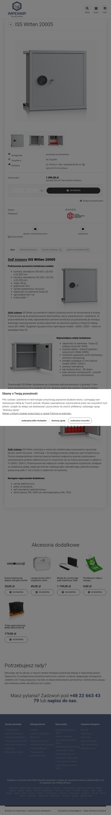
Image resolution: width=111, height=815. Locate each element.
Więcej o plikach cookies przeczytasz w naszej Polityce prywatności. (37, 413)
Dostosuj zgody (58, 420)
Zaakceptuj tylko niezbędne (34, 420)
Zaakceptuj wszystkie (80, 420)
